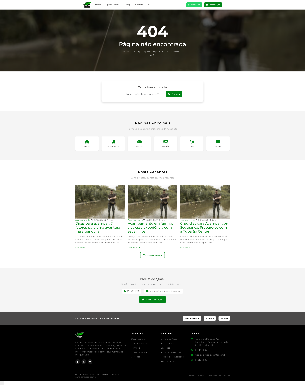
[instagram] (83, 361)
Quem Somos (112, 5)
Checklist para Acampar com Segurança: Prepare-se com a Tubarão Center (204, 227)
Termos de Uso (168, 361)
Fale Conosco (167, 343)
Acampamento (83, 220)
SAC (150, 5)
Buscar (176, 94)
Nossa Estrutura (139, 352)
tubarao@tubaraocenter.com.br (165, 291)
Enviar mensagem (154, 299)
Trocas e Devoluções (171, 352)
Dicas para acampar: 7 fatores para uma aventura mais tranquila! (97, 227)
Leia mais (80, 248)
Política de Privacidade (172, 357)
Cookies (226, 376)
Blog (128, 5)
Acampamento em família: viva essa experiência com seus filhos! (150, 227)
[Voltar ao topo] (2, 383)
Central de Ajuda (169, 339)
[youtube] (90, 361)
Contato (139, 5)
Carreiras (135, 357)
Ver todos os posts (152, 255)
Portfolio (135, 348)
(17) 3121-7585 (133, 291)
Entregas (165, 348)
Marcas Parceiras (139, 343)
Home (98, 5)
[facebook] (77, 361)
